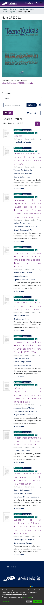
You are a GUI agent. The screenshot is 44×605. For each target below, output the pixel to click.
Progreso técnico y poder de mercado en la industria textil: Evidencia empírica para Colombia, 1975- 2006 (27, 346)
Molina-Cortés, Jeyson (22, 223)
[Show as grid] (10, 113)
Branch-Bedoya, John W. (23, 230)
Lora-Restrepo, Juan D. (22, 365)
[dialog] (22, 596)
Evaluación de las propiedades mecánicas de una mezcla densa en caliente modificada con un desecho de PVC (27, 526)
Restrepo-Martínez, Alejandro (25, 226)
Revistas (13, 9)
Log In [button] (32, 3)
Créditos (18, 135)
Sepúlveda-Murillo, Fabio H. (24, 279)
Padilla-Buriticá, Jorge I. (23, 493)
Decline (29, 601)
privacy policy (27, 597)
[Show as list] (5, 113)
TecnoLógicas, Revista (22, 142)
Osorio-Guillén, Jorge (22, 177)
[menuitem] (28, 3)
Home (4, 9)
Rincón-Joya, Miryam (22, 319)
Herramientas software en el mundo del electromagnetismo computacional (27, 441)
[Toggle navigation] (40, 3)
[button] (19, 188)
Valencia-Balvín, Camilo (23, 170)
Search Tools (34, 113)
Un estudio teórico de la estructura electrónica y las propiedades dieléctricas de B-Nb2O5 (27, 158)
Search (32, 105)
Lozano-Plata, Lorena (22, 450)
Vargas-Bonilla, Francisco (23, 415)
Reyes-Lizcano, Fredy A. (23, 543)
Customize (5, 601)
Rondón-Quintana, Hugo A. (24, 539)
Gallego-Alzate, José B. (22, 358)
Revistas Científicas (26, 9)
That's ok (37, 601)
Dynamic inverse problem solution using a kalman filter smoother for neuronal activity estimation (27, 478)
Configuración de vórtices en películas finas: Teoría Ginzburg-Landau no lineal (27, 306)
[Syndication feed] (37, 124)
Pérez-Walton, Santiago (23, 173)
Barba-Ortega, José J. (22, 315)
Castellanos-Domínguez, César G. (26, 497)
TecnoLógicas (10, 11)
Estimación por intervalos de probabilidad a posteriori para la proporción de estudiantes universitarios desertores (27, 259)
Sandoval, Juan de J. (21, 276)
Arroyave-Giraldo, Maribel (24, 408)
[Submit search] (25, 3)
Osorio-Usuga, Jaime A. (23, 361)
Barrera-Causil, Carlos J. (23, 272)
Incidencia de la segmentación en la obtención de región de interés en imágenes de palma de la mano (27, 395)
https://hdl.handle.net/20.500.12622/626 (17, 83)
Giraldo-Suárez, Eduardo (23, 490)
